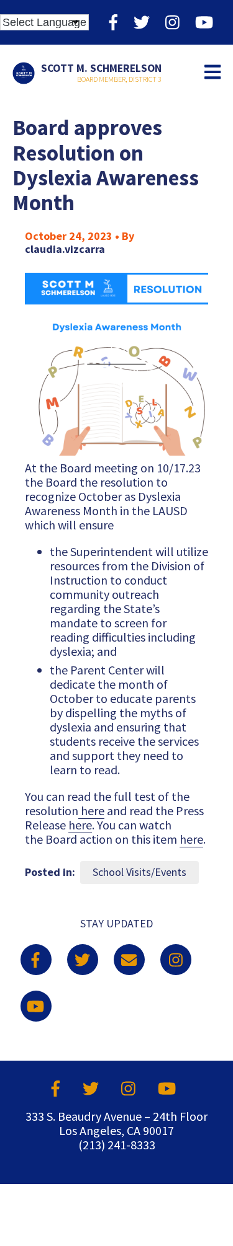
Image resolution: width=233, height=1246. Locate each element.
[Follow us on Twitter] (142, 22)
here (91, 810)
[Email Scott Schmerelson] (129, 959)
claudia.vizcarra (65, 249)
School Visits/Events (139, 872)
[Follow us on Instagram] (172, 22)
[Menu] (212, 73)
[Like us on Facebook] (113, 22)
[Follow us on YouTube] (204, 22)
